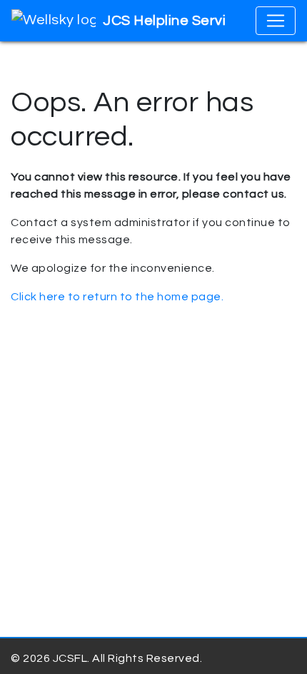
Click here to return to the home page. (117, 296)
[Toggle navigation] (276, 20)
